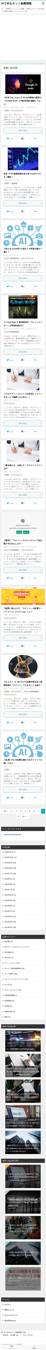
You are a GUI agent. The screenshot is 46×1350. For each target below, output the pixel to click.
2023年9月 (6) (9, 900)
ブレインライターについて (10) (16, 979)
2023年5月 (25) (10, 922)
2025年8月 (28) (10, 868)
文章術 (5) (8, 1006)
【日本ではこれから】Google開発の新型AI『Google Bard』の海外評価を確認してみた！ (22, 101)
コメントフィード (11, 1315)
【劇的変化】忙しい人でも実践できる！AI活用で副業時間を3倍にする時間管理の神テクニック (22, 1148)
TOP (15, 1332)
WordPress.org (10, 1320)
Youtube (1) (8, 958)
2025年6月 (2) (9, 879)
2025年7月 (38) (10, 873)
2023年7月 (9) (9, 911)
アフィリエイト (10, 403)
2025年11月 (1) (10, 852)
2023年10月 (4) (10, 895)
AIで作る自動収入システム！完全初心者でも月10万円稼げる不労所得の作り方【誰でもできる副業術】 (22, 1123)
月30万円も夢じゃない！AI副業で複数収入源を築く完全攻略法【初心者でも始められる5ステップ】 (23, 1071)
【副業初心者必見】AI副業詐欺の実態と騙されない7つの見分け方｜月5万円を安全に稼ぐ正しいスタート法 (23, 1228)
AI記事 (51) (8, 941)
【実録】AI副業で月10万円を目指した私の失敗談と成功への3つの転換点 (23, 1253)
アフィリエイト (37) (12, 963)
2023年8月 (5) (9, 906)
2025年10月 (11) (10, 857)
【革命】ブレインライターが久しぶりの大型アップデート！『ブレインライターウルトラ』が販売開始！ (23, 1046)
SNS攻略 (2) (9, 952)
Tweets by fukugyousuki (12, 834)
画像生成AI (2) (9, 1011)
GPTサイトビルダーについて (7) (16, 947)
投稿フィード (9, 1310)
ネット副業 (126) (10, 974)
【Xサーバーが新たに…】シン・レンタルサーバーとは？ (22, 1279)
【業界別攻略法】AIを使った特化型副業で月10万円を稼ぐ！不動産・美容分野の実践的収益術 (23, 1202)
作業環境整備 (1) (10, 995)
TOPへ (34, 1348)
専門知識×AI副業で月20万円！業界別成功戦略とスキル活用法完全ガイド (22, 1097)
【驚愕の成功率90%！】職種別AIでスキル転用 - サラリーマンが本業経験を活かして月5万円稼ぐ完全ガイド (23, 1177)
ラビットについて (17, 110)
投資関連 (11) (9, 1001)
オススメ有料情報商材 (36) (14, 968)
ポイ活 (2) (8, 985)
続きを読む (23, 130)
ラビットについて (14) (12, 990)
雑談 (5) (7, 1017)
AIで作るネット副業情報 (16, 3)
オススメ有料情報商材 (12, 258)
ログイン (7, 1304)
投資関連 (14, 183)
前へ (6, 811)
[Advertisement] (23, 37)
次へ (24, 816)
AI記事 (7, 110)
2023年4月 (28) (10, 927)
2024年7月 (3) (9, 890)
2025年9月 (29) (10, 863)
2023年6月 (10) (10, 916)
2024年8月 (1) (9, 884)
